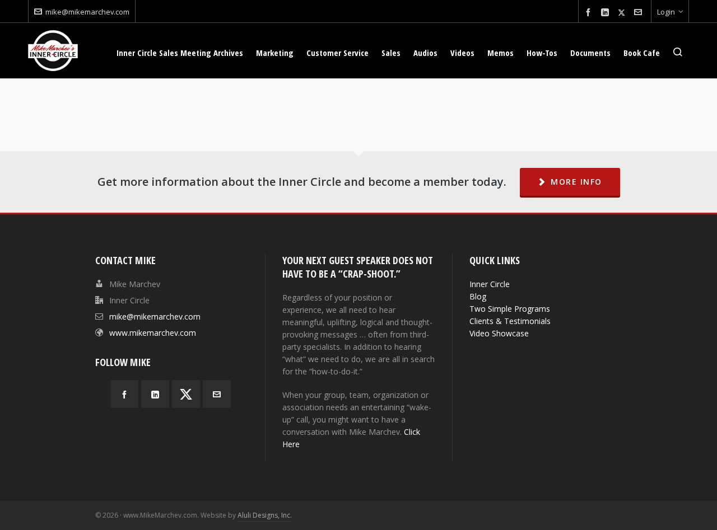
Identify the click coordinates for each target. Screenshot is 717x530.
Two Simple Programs (509, 308)
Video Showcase (499, 333)
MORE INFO (576, 181)
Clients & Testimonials (510, 321)
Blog (477, 296)
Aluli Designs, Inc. (265, 515)
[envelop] (639, 12)
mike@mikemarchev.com (87, 12)
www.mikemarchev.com (152, 332)
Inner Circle (489, 284)
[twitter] (623, 12)
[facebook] (589, 12)
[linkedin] (606, 12)
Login (666, 12)
